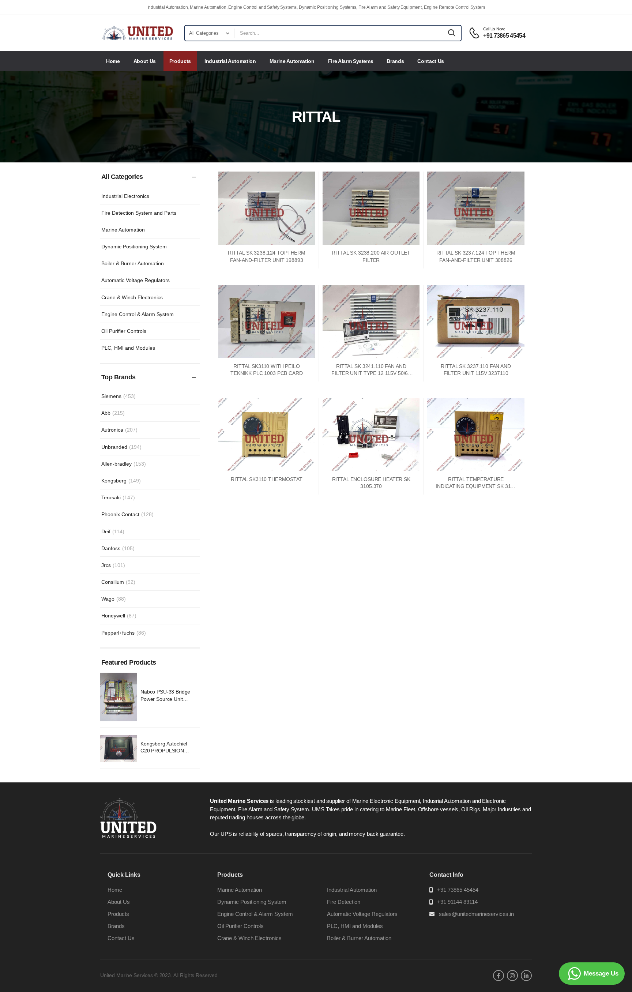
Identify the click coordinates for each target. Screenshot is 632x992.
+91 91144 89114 (457, 902)
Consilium (118, 582)
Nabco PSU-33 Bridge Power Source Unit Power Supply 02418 (165, 699)
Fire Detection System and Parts (138, 213)
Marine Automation (292, 61)
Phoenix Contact (127, 514)
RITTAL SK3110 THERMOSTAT (266, 479)
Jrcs (113, 565)
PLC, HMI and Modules (128, 348)
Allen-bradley (123, 464)
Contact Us (430, 61)
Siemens (118, 396)
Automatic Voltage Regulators (135, 280)
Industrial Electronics (125, 196)
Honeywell (118, 616)
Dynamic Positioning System (134, 246)
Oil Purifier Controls (123, 331)
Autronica (119, 430)
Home (113, 61)
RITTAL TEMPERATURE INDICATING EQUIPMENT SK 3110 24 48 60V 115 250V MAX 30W (476, 486)
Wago (113, 599)
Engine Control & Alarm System (137, 314)
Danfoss (118, 548)
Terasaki (118, 497)
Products (180, 61)
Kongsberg (121, 481)
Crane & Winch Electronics (132, 297)
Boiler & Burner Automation (132, 263)
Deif (112, 531)
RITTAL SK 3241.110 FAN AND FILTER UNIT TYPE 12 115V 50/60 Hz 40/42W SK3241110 (371, 373)
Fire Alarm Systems (350, 61)
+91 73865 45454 (457, 890)
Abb (113, 413)
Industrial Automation (230, 61)
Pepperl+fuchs (123, 633)
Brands (395, 61)
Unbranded (121, 447)
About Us (144, 61)
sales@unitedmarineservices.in (476, 914)
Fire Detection (343, 902)
